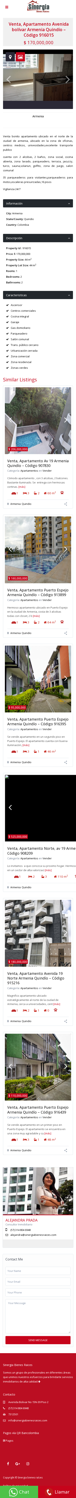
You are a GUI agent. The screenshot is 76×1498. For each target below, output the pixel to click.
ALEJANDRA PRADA (21, 1220)
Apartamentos (29, 470)
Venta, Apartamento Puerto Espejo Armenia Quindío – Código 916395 (38, 721)
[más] (21, 487)
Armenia (38, 116)
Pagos (9, 1440)
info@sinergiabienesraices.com (27, 1420)
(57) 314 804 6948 (18, 1408)
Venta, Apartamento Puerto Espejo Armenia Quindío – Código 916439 (38, 1109)
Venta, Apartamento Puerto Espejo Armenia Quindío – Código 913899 (38, 592)
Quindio (29, 219)
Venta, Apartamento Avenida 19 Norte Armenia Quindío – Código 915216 (35, 978)
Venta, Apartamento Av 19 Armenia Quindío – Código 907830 (38, 463)
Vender (47, 470)
